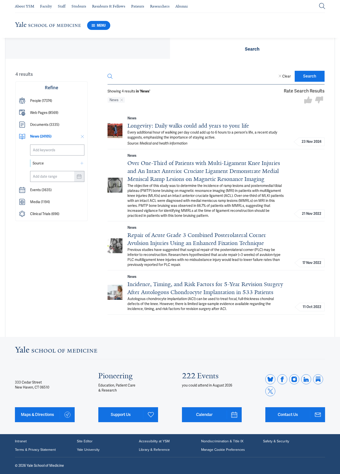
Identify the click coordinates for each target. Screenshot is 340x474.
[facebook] (282, 379)
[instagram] (294, 379)
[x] (270, 391)
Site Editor (85, 441)
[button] (51, 101)
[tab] (252, 48)
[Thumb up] (308, 100)
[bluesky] (270, 379)
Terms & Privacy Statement (35, 450)
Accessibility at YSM (154, 441)
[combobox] (57, 150)
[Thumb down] (319, 100)
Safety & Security (276, 441)
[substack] (318, 379)
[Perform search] (322, 6)
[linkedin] (306, 379)
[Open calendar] (79, 176)
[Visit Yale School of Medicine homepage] (56, 351)
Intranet (21, 441)
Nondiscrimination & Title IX (222, 441)
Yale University (88, 450)
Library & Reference (154, 450)
